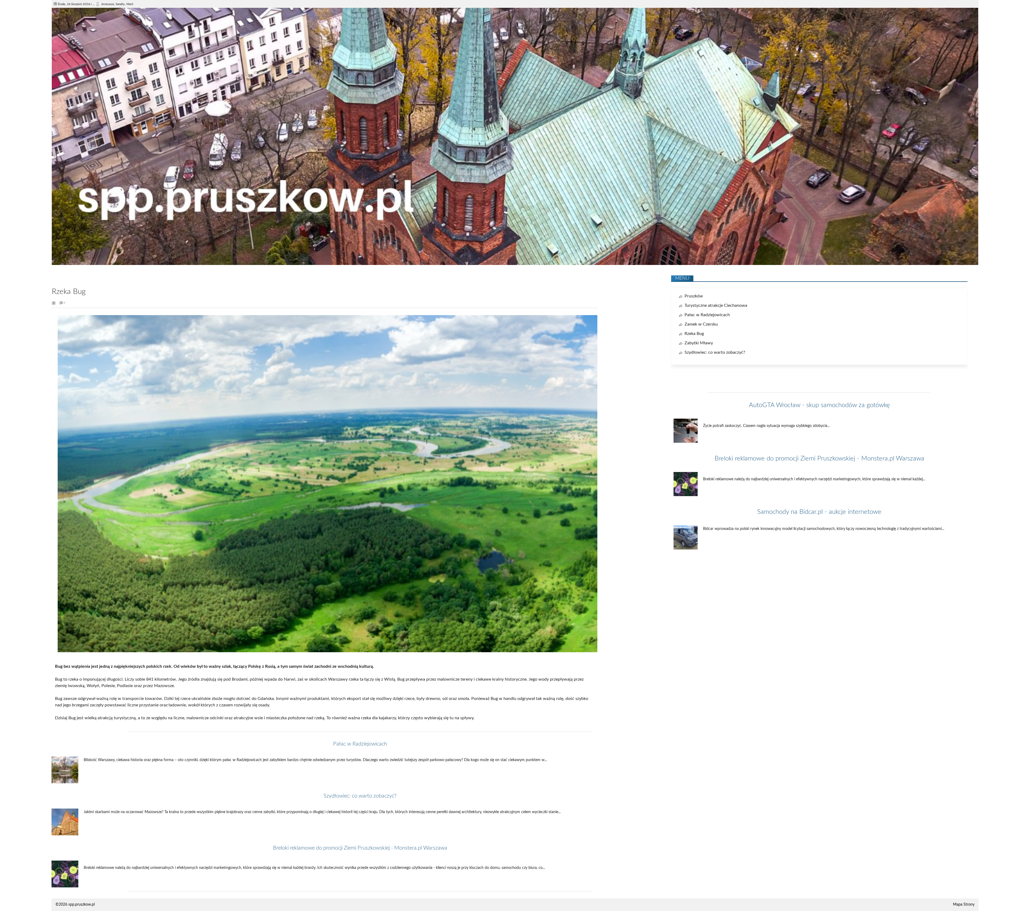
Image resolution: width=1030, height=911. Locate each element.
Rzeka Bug (694, 333)
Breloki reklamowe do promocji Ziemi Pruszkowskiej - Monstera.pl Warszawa (360, 848)
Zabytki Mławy (699, 343)
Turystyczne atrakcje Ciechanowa (716, 305)
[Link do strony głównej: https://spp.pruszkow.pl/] (515, 264)
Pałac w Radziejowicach (360, 744)
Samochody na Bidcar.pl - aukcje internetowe (819, 512)
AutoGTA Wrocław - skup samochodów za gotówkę (819, 405)
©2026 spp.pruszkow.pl (75, 904)
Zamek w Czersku (701, 324)
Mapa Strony (963, 904)
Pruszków (694, 296)
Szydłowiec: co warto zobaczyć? (360, 796)
